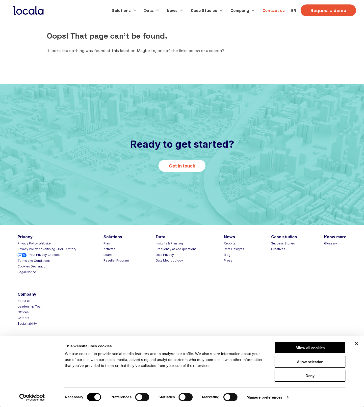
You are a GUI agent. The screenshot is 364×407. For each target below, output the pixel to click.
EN (293, 10)
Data (149, 10)
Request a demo (328, 10)
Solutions (121, 10)
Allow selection (310, 362)
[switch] (142, 397)
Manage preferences (264, 397)
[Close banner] (356, 343)
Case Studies (204, 10)
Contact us (273, 10)
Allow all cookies (310, 348)
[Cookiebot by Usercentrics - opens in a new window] (32, 397)
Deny (310, 376)
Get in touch (182, 165)
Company (240, 10)
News (172, 10)
